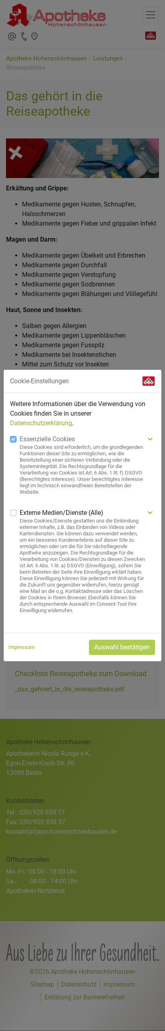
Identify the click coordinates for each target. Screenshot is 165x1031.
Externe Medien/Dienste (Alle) (61, 513)
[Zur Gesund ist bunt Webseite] (148, 381)
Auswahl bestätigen (122, 647)
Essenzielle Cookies (47, 439)
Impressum (21, 647)
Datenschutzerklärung (41, 423)
